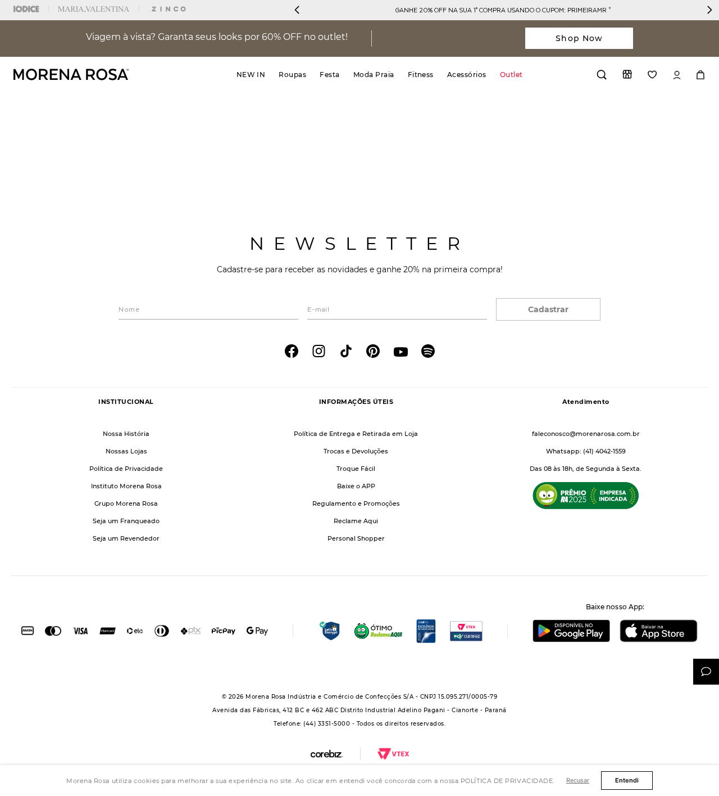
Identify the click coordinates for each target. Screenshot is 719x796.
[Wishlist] (652, 74)
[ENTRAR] (677, 75)
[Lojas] (627, 74)
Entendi (627, 780)
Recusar (577, 780)
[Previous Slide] (297, 9)
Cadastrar (548, 309)
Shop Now (579, 38)
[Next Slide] (709, 9)
